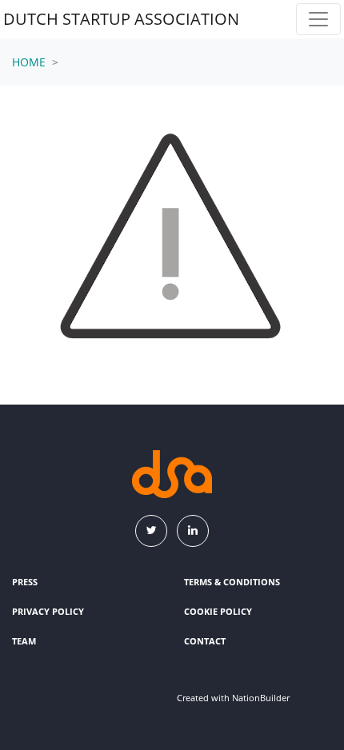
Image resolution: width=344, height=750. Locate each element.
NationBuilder (261, 698)
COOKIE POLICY (218, 611)
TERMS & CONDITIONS (232, 582)
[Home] (172, 474)
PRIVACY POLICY (48, 611)
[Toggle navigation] (318, 19)
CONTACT (205, 641)
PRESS (25, 582)
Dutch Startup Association (121, 19)
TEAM (24, 641)
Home (29, 62)
